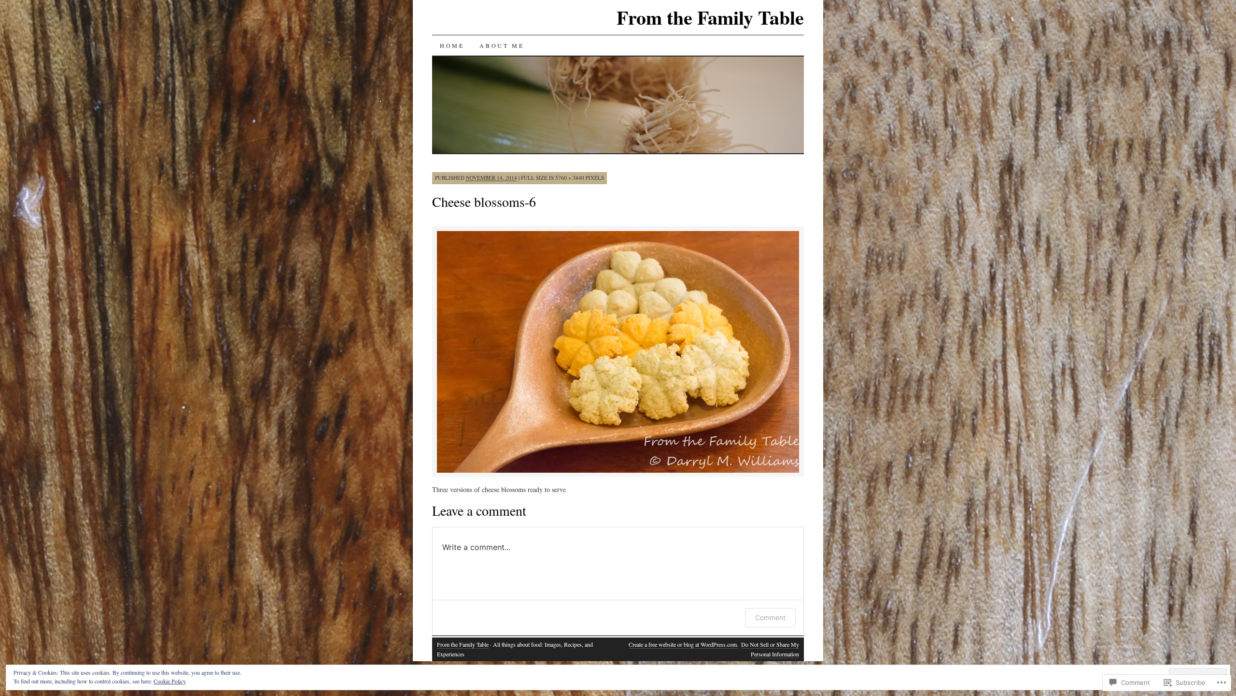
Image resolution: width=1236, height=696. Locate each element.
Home (452, 45)
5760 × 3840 (569, 177)
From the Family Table (710, 17)
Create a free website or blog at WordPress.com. (683, 644)
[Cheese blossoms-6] (618, 471)
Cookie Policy (170, 681)
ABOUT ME (501, 45)
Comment (770, 617)
